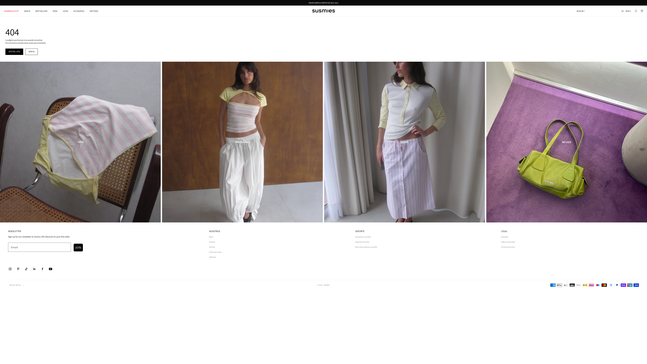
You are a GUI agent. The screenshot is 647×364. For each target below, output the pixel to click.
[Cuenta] (636, 11)
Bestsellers (14, 51)
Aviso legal (504, 237)
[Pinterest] (18, 269)
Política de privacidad (508, 242)
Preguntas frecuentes (362, 242)
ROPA (55, 11)
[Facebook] (42, 269)
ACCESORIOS (78, 11)
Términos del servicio (508, 247)
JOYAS (65, 11)
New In (27, 11)
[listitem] (80, 142)
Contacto (212, 242)
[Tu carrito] (642, 11)
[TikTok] (26, 269)
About (211, 237)
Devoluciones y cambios (363, 237)
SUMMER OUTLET (11, 11)
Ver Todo (94, 11)
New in (31, 51)
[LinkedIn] (34, 269)
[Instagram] (10, 269)
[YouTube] (51, 269)
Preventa (212, 247)
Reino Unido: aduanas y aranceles (366, 247)
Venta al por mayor (215, 252)
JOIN (78, 247)
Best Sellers (41, 11)
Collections (212, 257)
